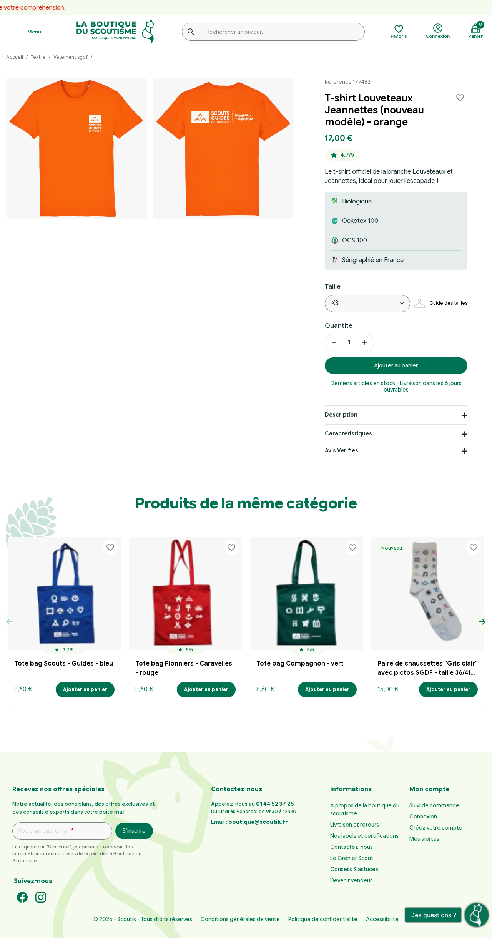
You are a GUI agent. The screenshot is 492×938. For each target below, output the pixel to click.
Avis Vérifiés (341, 450)
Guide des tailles (448, 303)
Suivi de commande (434, 805)
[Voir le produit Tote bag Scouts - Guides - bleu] (64, 593)
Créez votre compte (435, 827)
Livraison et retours (354, 824)
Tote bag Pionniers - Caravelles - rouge (183, 668)
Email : (249, 821)
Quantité (338, 326)
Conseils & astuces (354, 869)
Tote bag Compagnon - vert (300, 663)
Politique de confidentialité (322, 919)
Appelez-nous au (252, 803)
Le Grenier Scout (351, 858)
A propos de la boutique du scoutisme (364, 809)
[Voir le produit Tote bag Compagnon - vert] (306, 593)
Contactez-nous (351, 846)
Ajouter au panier (396, 365)
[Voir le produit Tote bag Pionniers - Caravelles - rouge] (185, 593)
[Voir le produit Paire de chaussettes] (427, 593)
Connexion (423, 816)
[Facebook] (22, 897)
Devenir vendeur (351, 880)
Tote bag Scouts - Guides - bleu (63, 663)
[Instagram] (40, 897)
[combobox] (273, 31)
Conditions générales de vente (240, 919)
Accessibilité (382, 919)
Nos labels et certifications (364, 835)
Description (341, 414)
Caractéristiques (348, 433)
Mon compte (429, 789)
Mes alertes (424, 838)
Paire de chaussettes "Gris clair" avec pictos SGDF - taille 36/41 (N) (427, 669)
